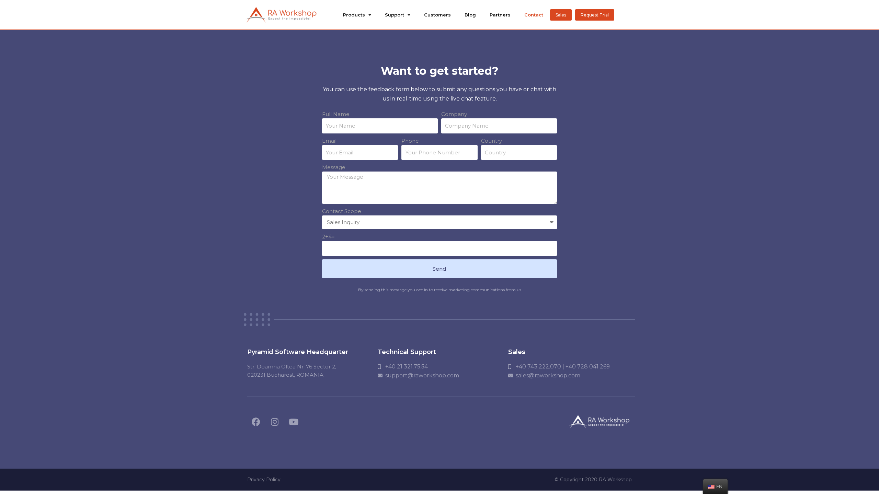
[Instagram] (274, 421)
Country (491, 141)
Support (394, 14)
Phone (410, 141)
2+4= (328, 236)
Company (454, 114)
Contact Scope (341, 211)
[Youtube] (293, 421)
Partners (500, 14)
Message (333, 167)
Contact (533, 14)
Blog (470, 14)
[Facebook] (255, 421)
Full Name (336, 114)
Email (329, 141)
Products (354, 14)
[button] (561, 15)
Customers (437, 14)
